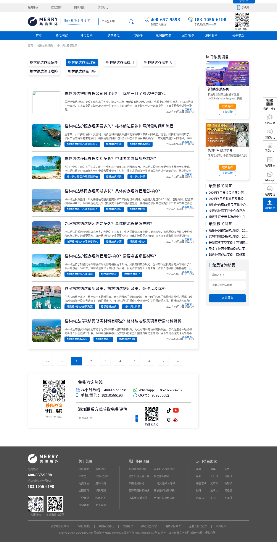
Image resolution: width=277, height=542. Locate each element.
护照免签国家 (149, 526)
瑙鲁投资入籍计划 (139, 476)
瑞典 (213, 469)
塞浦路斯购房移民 (164, 490)
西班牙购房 (83, 526)
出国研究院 (163, 35)
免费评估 (33, 7)
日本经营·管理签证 (138, 499)
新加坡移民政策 (60, 526)
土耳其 (214, 476)
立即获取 (227, 298)
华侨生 (138, 35)
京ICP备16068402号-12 (147, 532)
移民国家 (62, 35)
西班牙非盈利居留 (164, 498)
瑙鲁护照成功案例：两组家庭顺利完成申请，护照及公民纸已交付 (229, 254)
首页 (39, 35)
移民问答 (100, 498)
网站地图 (84, 505)
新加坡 (228, 483)
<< (47, 361)
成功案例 (56, 7)
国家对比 (79, 7)
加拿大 (214, 490)
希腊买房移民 (106, 526)
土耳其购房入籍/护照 (164, 484)
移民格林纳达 (137, 241)
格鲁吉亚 (201, 483)
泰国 (213, 498)
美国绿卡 (128, 526)
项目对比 (103, 7)
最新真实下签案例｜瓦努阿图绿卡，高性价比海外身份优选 (229, 242)
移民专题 (100, 490)
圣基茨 (228, 498)
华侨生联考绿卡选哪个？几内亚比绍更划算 (229, 217)
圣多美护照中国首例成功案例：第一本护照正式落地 (229, 248)
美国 (198, 469)
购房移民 (114, 35)
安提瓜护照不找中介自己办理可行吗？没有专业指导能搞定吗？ (229, 211)
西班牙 (228, 476)
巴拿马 (200, 498)
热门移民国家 (206, 461)
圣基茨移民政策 (198, 526)
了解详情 (227, 112)
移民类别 (87, 35)
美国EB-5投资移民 (220, 150)
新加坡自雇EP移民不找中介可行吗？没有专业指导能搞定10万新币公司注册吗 (229, 204)
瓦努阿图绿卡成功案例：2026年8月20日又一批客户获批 (229, 236)
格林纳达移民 (45, 45)
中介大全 (84, 498)
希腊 (198, 476)
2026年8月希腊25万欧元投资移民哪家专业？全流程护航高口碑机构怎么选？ (229, 198)
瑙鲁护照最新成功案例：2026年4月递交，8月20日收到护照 (229, 230)
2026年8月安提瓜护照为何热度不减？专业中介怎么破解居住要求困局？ (229, 192)
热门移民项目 (139, 461)
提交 (136, 419)
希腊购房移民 (136, 483)
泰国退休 (221, 526)
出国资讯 (84, 490)
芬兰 (227, 469)
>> (178, 361)
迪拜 (198, 490)
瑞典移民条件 (173, 526)
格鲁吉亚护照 (161, 476)
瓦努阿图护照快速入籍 (139, 491)
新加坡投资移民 (218, 89)
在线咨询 (227, 106)
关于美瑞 (238, 35)
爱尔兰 (214, 483)
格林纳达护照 (114, 144)
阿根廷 (228, 490)
